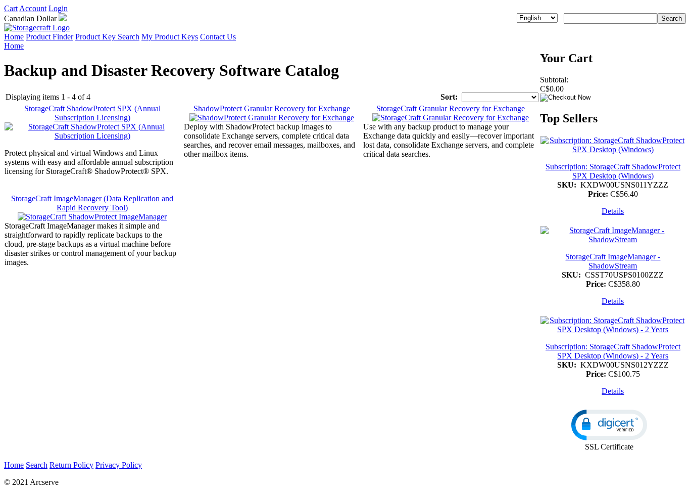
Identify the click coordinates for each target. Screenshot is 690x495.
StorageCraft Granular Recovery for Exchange (450, 108)
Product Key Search (107, 36)
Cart (11, 8)
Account (32, 8)
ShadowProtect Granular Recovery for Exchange (271, 108)
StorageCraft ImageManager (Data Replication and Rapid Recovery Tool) (92, 203)
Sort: (449, 97)
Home (14, 36)
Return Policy (71, 465)
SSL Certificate (609, 446)
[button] (609, 425)
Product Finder (49, 36)
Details (613, 211)
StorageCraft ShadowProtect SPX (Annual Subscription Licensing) (92, 113)
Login (58, 8)
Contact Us (218, 36)
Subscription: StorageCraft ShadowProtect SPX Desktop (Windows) (613, 171)
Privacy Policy (118, 465)
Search (36, 465)
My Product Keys (169, 36)
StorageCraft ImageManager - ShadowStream (612, 261)
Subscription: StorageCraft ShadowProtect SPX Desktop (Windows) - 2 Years (613, 351)
